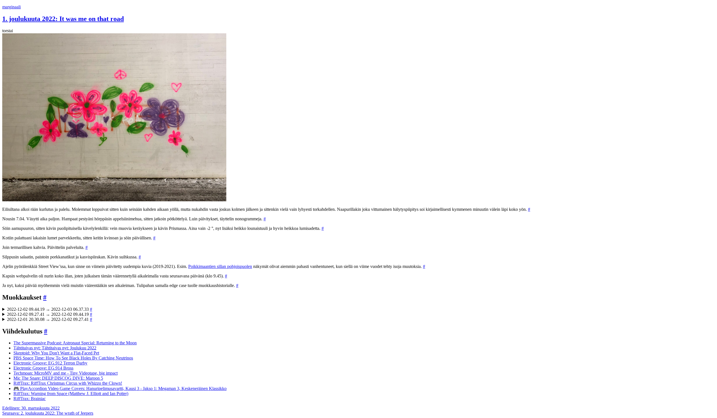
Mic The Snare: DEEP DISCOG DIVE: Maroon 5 (58, 378)
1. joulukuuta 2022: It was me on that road (63, 18)
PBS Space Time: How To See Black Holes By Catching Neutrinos (73, 358)
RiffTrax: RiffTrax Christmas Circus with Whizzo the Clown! (67, 383)
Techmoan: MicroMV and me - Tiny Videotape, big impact (65, 373)
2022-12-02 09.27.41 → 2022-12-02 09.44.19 (49, 314)
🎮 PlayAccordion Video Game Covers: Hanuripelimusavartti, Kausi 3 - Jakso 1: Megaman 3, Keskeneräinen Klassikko (120, 388)
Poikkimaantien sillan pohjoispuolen (220, 266)
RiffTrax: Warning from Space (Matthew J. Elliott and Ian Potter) (70, 393)
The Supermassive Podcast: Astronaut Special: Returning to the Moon (75, 342)
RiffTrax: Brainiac (29, 398)
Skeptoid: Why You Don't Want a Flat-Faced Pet (56, 353)
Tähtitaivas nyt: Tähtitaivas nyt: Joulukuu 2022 (54, 347)
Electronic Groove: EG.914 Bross (43, 368)
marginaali (11, 6)
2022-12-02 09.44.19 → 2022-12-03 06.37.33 (49, 309)
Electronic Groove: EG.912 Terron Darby (50, 363)
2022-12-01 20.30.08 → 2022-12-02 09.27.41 (49, 319)
